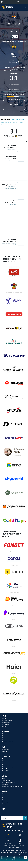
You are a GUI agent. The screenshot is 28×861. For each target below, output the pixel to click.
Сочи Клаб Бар (5, 770)
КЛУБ (4, 716)
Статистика (4, 751)
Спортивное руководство (7, 741)
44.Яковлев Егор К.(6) (11, 151)
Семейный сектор (6, 769)
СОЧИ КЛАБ (6, 756)
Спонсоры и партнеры (7, 720)
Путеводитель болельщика (8, 767)
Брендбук (4, 803)
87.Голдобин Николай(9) (9, 185)
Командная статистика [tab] (18, 119)
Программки (5, 800)
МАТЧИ (4, 747)
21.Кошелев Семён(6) (11, 149)
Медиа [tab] (21, 122)
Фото (3, 796)
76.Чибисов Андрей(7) (9, 147)
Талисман (4, 739)
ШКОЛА (4, 776)
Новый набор (5, 784)
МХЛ (3, 809)
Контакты (4, 726)
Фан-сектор (4, 763)
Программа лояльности (7, 759)
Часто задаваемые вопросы (8, 782)
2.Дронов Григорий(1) (11, 186)
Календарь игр (5, 749)
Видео (3, 798)
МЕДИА (4, 791)
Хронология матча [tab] (5, 119)
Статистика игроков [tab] (6, 122)
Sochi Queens (5, 761)
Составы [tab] (15, 122)
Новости (4, 794)
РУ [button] (25, 7)
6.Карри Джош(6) (6, 243)
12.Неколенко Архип (10, 158)
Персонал (4, 737)
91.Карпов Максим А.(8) (10, 188)
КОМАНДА (5, 731)
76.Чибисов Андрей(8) (9, 241)
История (4, 718)
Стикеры (4, 765)
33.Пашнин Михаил (10, 203)
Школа (3, 778)
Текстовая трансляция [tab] (7, 125)
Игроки (3, 736)
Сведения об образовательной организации (12, 786)
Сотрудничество (6, 722)
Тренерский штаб (6, 734)
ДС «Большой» (5, 724)
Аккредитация (5, 801)
